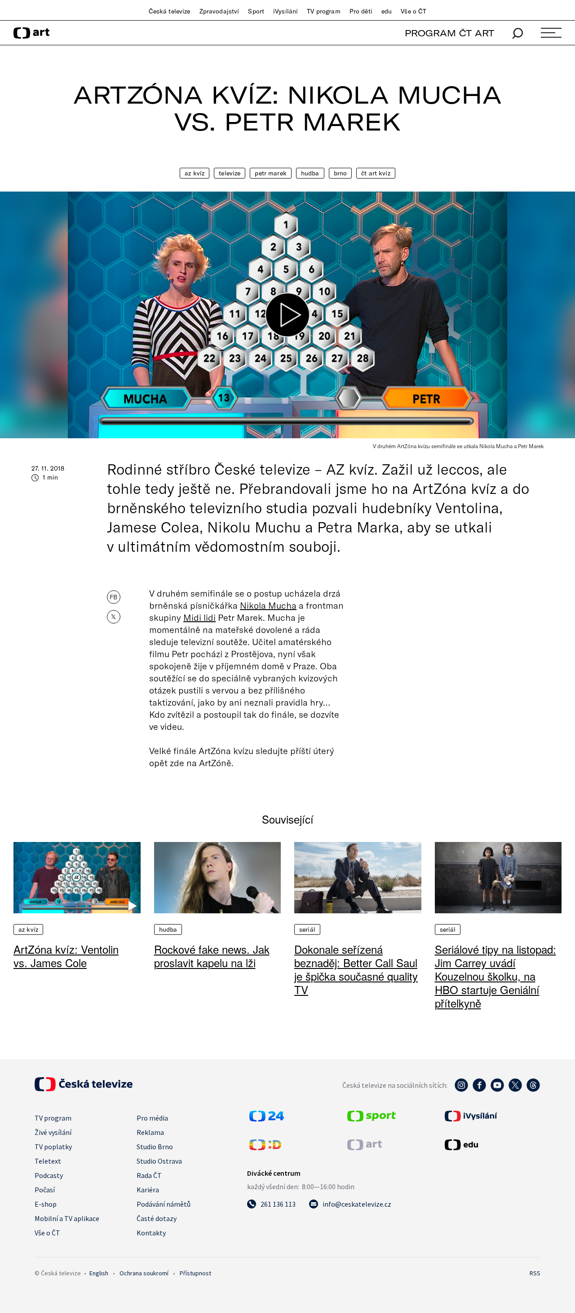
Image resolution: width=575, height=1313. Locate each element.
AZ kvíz (194, 173)
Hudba (310, 173)
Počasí (45, 1189)
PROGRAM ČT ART (449, 33)
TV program (323, 11)
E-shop (46, 1204)
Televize (229, 173)
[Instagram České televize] (461, 1089)
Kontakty (151, 1232)
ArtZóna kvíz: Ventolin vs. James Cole (66, 955)
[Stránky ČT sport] (371, 1118)
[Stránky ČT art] (364, 1147)
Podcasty (49, 1175)
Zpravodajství (219, 11)
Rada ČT (149, 1175)
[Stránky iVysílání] (491, 1116)
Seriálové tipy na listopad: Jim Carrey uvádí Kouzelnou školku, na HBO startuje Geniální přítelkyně (495, 976)
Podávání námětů (163, 1204)
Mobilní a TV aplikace (67, 1218)
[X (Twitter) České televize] (515, 1089)
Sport (256, 11)
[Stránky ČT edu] (491, 1144)
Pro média (152, 1117)
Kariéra (148, 1189)
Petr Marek (270, 173)
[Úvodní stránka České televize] (84, 1088)
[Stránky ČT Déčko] (265, 1147)
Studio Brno (155, 1146)
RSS (535, 1273)
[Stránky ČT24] (266, 1118)
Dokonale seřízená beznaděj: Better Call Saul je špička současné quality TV (356, 969)
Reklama (150, 1132)
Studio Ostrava (159, 1160)
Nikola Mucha (268, 605)
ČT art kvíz (375, 173)
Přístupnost (195, 1273)
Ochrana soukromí (143, 1273)
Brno (340, 173)
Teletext (48, 1160)
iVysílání (285, 11)
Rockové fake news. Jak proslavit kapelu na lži (212, 955)
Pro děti (360, 11)
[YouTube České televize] (497, 1089)
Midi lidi (199, 617)
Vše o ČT (413, 11)
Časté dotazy (157, 1218)
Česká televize (169, 11)
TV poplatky (53, 1146)
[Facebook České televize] (479, 1089)
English (98, 1273)
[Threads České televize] (533, 1089)
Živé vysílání (53, 1132)
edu (386, 11)
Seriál (307, 929)
